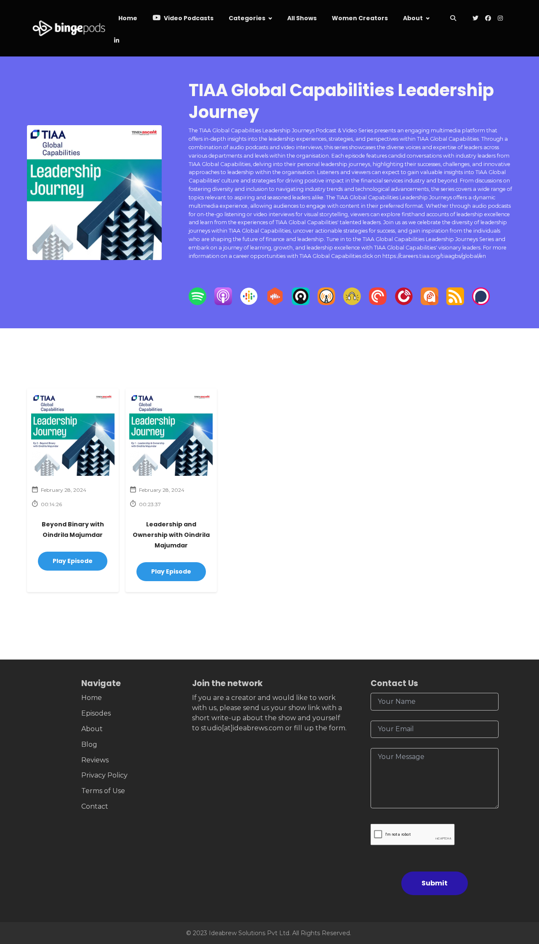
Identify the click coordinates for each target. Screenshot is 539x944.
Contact (94, 806)
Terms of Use (103, 791)
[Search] (453, 19)
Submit (435, 883)
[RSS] (455, 303)
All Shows (302, 18)
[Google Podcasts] (249, 303)
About (413, 18)
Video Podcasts (188, 18)
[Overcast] (326, 303)
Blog (89, 744)
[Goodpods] (352, 303)
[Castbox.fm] (275, 303)
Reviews (95, 760)
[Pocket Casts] (378, 303)
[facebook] (488, 19)
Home (127, 18)
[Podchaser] (481, 303)
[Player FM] (404, 303)
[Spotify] (197, 303)
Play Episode (73, 561)
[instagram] (500, 19)
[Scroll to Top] (519, 890)
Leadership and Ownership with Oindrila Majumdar (171, 535)
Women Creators (360, 18)
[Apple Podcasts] (223, 303)
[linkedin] (116, 41)
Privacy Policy (104, 775)
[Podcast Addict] (429, 303)
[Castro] (301, 303)
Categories (247, 18)
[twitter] (475, 19)
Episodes (96, 713)
